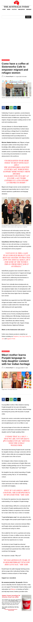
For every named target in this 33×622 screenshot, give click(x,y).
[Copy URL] (19, 107)
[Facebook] (3, 107)
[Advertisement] (16, 42)
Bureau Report (9, 76)
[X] (7, 107)
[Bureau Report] (3, 76)
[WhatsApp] (11, 107)
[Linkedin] (15, 107)
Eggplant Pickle (11, 338)
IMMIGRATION (5, 60)
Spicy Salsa (25, 336)
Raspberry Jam (17, 336)
